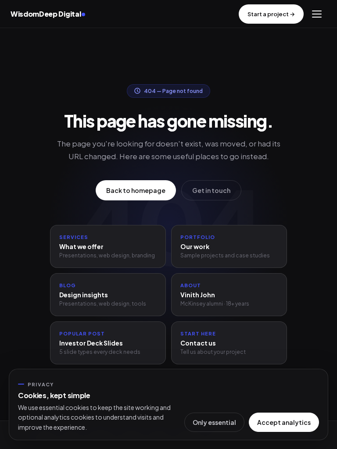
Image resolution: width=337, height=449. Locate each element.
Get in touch (211, 190)
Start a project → (271, 14)
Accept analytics (284, 422)
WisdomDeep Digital (46, 13)
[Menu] (316, 14)
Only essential (214, 422)
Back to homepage (135, 190)
